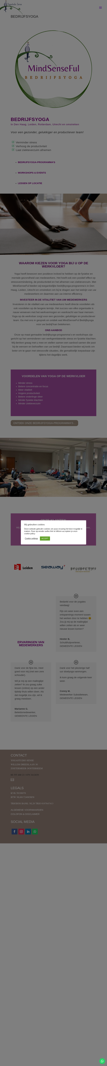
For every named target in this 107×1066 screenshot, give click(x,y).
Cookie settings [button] (31, 538)
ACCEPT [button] (44, 538)
